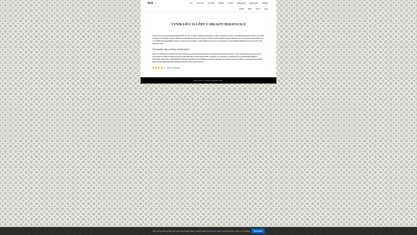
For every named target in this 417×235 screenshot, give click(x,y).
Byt (191, 3)
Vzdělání (265, 3)
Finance (230, 3)
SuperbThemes (217, 80)
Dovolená (211, 3)
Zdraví (258, 9)
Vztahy (241, 9)
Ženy (266, 9)
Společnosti (253, 3)
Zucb (150, 2)
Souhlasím (258, 231)
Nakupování (241, 3)
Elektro (221, 3)
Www (250, 9)
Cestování (200, 3)
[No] (414, 231)
